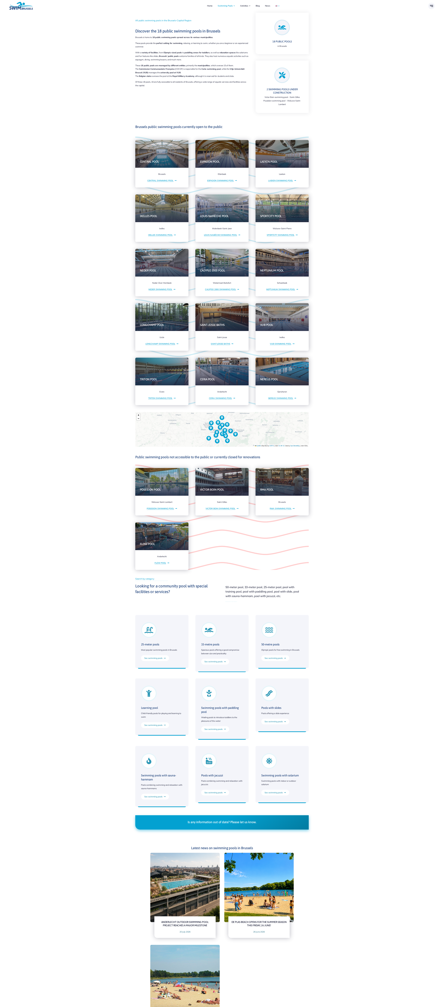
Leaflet (258, 446)
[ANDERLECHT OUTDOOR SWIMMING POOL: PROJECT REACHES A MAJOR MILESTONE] (185, 854)
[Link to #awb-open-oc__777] (431, 6)
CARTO (271, 446)
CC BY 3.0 (281, 446)
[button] (227, 441)
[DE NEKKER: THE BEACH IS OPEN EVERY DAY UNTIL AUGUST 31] (185, 946)
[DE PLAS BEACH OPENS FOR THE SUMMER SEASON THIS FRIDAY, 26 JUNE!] (259, 854)
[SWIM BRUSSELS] (21, 3)
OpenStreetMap (295, 446)
